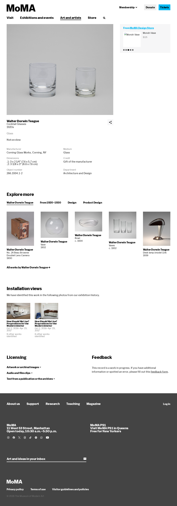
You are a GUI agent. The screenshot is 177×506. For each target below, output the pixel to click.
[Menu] (104, 17)
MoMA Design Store (142, 27)
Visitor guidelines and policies (70, 489)
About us (13, 403)
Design (72, 202)
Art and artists (70, 17)
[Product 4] (130, 50)
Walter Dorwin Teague (23, 121)
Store (92, 17)
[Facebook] (13, 437)
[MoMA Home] (21, 8)
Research (53, 403)
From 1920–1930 (50, 202)
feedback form (159, 371)
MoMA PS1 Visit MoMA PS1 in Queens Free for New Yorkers (109, 428)
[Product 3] (128, 50)
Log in (166, 404)
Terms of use (38, 489)
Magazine (93, 403)
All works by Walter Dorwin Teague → (28, 267)
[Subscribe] (85, 459)
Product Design (92, 202)
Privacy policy (15, 489)
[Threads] (25, 437)
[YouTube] (47, 437)
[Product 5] (132, 50)
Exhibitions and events (37, 17)
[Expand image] (60, 69)
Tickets (164, 7)
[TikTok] (30, 437)
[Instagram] (8, 437)
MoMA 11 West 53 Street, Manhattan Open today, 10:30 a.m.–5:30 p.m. (32, 428)
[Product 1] (124, 50)
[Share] (110, 122)
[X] (19, 437)
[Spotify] (36, 437)
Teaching (73, 403)
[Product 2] (126, 50)
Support (33, 403)
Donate (150, 7)
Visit (10, 17)
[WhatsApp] (41, 437)
